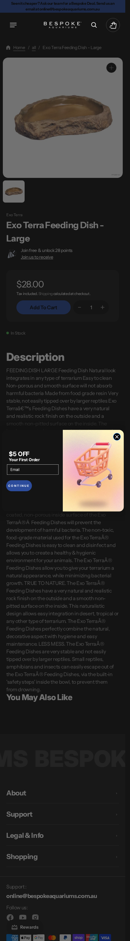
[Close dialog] (117, 436)
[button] (13, 25)
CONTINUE (19, 485)
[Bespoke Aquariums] (63, 25)
